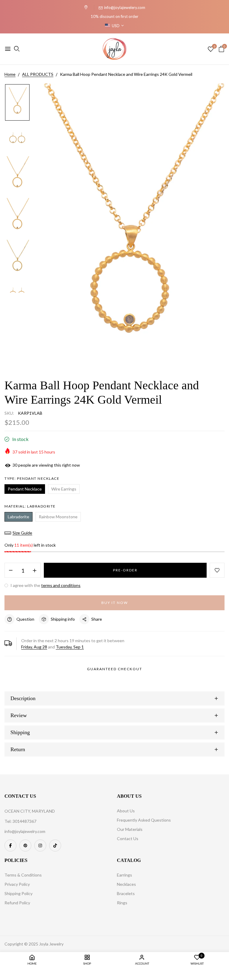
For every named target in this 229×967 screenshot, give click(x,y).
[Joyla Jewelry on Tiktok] (55, 845)
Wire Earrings (63, 488)
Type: (31, 478)
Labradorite (18, 516)
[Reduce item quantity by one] (11, 570)
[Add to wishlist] (217, 570)
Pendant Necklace (25, 488)
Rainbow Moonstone (58, 516)
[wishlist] (210, 49)
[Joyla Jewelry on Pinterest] (25, 845)
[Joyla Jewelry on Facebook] (10, 845)
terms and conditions (61, 585)
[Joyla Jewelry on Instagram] (40, 845)
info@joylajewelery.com (124, 7)
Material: (30, 506)
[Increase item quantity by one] (35, 570)
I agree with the (45, 585)
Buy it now (114, 602)
